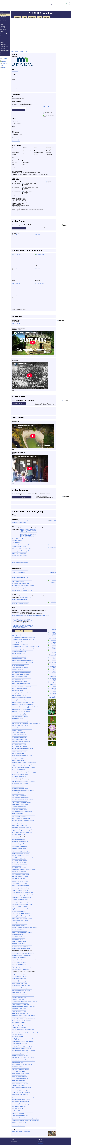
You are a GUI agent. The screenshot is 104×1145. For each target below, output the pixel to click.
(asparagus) (19, 925)
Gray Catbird (19, 551)
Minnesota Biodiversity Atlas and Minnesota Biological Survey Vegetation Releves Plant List (30, 615)
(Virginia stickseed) (20, 983)
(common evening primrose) (21, 1024)
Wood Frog (19, 522)
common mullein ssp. (22, 704)
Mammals (2, 38)
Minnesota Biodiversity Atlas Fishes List (20, 562)
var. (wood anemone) (23, 901)
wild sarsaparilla (19, 867)
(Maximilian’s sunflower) (21, 987)
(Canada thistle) (18, 936)
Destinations (3, 14)
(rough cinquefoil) (19, 1045)
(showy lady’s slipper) (21, 948)
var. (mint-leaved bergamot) (23, 1018)
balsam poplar (19, 655)
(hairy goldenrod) (19, 1074)
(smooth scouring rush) (21, 967)
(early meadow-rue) (20, 1094)
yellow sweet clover (20, 876)
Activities (21, 51)
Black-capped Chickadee (21, 548)
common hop (18, 699)
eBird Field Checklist (16, 542)
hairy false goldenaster (21, 741)
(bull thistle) (17, 939)
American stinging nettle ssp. (22, 649)
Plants (1, 40)
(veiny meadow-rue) (20, 1096)
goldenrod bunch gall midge (23, 585)
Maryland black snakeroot (22, 764)
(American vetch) (19, 1122)
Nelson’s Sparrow (28, 534)
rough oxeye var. (22, 811)
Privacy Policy (41, 1141)
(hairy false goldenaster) (21, 990)
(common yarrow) (19, 883)
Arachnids (2, 18)
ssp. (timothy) (20, 1031)
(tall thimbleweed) (20, 902)
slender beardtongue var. (23, 823)
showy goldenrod (19, 816)
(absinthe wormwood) (21, 913)
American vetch (19, 651)
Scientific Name (28, 630)
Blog (1, 54)
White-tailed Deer (20, 603)
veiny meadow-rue (20, 844)
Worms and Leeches (5, 50)
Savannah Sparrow (22, 557)
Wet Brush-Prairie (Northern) (20, 627)
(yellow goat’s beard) (20, 1101)
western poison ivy (21, 851)
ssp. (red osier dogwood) (22, 945)
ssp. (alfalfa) (19, 1010)
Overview (17, 17)
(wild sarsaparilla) (19, 909)
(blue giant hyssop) (20, 885)
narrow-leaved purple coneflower (24, 772)
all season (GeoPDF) (16, 140)
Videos (39, 17)
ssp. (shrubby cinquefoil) (23, 953)
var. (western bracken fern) (24, 1050)
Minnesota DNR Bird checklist (18, 538)
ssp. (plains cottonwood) (23, 1041)
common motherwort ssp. (23, 702)
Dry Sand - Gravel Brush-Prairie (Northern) (23, 620)
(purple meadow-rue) (21, 1092)
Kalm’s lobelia (18, 758)
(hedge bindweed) (19, 930)
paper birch (18, 786)
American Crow (20, 544)
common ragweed (20, 707)
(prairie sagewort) (19, 916)
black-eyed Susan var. (22, 660)
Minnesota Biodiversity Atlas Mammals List (20, 599)
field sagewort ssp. (22, 728)
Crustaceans (3, 29)
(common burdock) (19, 911)
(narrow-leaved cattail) (20, 1104)
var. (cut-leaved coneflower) (23, 1060)
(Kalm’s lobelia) (18, 999)
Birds (1, 24)
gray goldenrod (19, 735)
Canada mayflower (21, 678)
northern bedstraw (19, 776)
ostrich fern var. (23, 781)
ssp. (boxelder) (20, 881)
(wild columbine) (20, 908)
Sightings (46, 17)
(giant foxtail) (17, 1066)
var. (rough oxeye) (22, 988)
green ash (19, 737)
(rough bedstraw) (19, 978)
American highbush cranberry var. (25, 646)
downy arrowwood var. (26, 723)
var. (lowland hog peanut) (24, 894)
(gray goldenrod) (19, 1076)
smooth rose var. (20, 825)
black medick (19, 658)
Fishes (1, 31)
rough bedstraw (19, 806)
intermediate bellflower (22, 755)
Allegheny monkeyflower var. (23, 637)
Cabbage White (18, 581)
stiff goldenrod (18, 834)
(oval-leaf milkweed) (20, 920)
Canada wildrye (19, 681)
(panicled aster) (21, 1087)
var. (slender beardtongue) (23, 1029)
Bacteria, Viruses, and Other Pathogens (5, 21)
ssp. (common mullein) (22, 1111)
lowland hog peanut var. (24, 762)
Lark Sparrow (28, 531)
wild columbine (20, 860)
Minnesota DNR (15, 70)
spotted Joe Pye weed (21, 830)
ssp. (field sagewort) (22, 915)
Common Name (19, 630)
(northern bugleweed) (20, 1002)
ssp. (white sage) (22, 918)
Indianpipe (18, 753)
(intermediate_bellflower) (22, 932)
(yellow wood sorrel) (19, 1025)
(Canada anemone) (21, 897)
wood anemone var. (23, 869)
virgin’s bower (19, 848)
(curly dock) (17, 1062)
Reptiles (2, 42)
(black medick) (19, 1008)
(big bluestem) (19, 895)
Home (1, 12)
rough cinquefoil (19, 809)
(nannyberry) (18, 1117)
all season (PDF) (15, 139)
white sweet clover (19, 858)
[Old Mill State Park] (16, 323)
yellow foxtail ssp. (20, 872)
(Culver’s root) (20, 1115)
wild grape (16, 865)
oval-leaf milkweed (20, 783)
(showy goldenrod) (19, 1082)
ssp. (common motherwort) (23, 995)
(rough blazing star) (19, 997)
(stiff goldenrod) (18, 1080)
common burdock (19, 693)
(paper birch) (18, 929)
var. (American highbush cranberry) (25, 1118)
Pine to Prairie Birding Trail (17, 540)
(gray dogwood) (19, 943)
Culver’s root (20, 716)
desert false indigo (20, 721)
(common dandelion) (20, 1090)
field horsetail (19, 727)
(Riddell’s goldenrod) (20, 1078)
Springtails (2, 48)
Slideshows (32, 17)
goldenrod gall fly (20, 587)
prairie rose (18, 793)
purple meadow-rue (21, 797)
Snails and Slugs (4, 46)
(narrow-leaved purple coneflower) (24, 959)
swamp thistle (18, 837)
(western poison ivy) (21, 1099)
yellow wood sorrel (19, 878)
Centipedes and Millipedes (3, 27)
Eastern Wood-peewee (20, 550)
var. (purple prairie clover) (22, 952)
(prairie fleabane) (19, 973)
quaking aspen (19, 800)
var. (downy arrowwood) (26, 1120)
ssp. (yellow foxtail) (20, 1067)
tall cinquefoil (19, 839)
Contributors (3, 52)
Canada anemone (21, 672)
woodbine (19, 871)
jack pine (17, 757)
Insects (2, 35)
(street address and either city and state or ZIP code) (25, 106)
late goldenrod (19, 760)
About (12, 51)
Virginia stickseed (20, 846)
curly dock (17, 718)
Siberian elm (17, 822)
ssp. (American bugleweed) (24, 1001)
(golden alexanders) (18, 1125)
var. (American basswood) (23, 1097)
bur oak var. (21, 670)
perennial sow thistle (20, 788)
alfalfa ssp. (19, 635)
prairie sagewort (19, 795)
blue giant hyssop (20, 663)
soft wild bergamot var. (22, 829)
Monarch (18, 588)
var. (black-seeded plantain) (22, 1038)
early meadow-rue (20, 725)
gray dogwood (19, 734)
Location (17, 51)
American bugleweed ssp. (24, 641)
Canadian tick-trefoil (21, 686)
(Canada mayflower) (21, 1004)
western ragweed (20, 853)
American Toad (20, 520)
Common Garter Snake (21, 1131)
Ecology (26, 51)
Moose (25, 597)
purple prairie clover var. (22, 799)
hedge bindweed (19, 746)
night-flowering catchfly (20, 774)
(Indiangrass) (19, 1085)
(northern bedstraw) (19, 980)
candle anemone (20, 688)
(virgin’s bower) (19, 941)
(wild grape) (16, 1124)
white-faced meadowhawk (22, 590)
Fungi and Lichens (4, 33)
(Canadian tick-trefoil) (21, 955)
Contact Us (40, 1142)
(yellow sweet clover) (20, 1013)
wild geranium (19, 864)
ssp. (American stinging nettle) (22, 1110)
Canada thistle (18, 679)
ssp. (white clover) (20, 1103)
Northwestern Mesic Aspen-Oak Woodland (23, 625)
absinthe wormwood (21, 634)
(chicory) (17, 934)
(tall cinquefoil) (19, 957)
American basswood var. (23, 639)
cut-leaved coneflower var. (23, 720)
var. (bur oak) (21, 1052)
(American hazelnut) (20, 946)
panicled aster (21, 785)
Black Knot (19, 572)
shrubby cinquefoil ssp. (23, 820)
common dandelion (20, 695)
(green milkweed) (19, 923)
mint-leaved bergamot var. (23, 767)
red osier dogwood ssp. (22, 802)
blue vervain (18, 665)
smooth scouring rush (21, 827)
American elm (19, 642)
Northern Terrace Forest (19, 624)
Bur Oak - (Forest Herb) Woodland (21, 619)
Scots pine (17, 813)
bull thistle (17, 669)
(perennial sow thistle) (20, 1083)
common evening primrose (21, 697)
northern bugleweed (20, 778)
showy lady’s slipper (21, 818)
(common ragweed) (20, 887)
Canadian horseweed (21, 683)
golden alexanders (18, 732)
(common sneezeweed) (21, 985)
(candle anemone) (20, 899)
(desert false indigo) (20, 890)
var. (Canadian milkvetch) (24, 927)
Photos (24, 17)
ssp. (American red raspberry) (23, 1057)
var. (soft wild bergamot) (22, 1020)
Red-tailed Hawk (19, 555)
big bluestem (19, 656)
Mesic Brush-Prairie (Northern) (20, 622)
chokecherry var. (21, 692)
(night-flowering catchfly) (20, 1069)
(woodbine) (19, 1027)
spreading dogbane (22, 832)
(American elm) (19, 1106)
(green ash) (19, 976)
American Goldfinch (19, 546)
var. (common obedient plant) (25, 1032)
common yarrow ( (19, 714)
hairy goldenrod (19, 744)
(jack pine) (17, 1034)
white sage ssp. (22, 857)
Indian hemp (19, 750)
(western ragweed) (20, 888)
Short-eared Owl (27, 536)
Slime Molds (3, 44)
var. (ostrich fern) (23, 1006)
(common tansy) (19, 1089)
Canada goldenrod (20, 674)
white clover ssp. (20, 855)
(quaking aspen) (19, 1043)
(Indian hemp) (19, 906)
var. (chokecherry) (21, 1048)
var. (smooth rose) (20, 1055)
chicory (17, 690)
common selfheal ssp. (22, 709)
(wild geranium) (19, 981)
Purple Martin (26, 535)
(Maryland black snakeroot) (22, 1064)
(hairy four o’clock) (19, 1017)
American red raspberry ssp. (23, 648)
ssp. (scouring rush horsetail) (23, 966)
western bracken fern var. (24, 850)
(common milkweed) (19, 922)
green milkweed (19, 739)
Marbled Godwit (26, 533)
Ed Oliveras (15, 233)
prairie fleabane (19, 792)
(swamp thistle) (18, 937)
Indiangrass (19, 751)
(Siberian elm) (17, 1108)
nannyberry (18, 769)
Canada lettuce (19, 676)
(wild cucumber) (19, 960)
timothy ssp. (20, 843)
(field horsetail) (19, 964)
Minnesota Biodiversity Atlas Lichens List (20, 570)
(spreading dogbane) (22, 904)
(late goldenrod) (19, 1071)
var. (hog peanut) (22, 892)
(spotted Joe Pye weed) (21, 974)
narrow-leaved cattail (20, 771)
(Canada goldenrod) (20, 1073)
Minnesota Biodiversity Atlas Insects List (20, 577)
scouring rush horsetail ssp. (23, 815)
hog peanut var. (22, 748)
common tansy (19, 713)
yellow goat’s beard (20, 874)
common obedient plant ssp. (25, 706)
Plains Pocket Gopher (20, 602)
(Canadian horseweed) (21, 969)
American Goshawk (28, 529)
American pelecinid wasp (22, 580)
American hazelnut (20, 644)
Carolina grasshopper (21, 583)
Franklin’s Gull (28, 530)
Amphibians (3, 16)
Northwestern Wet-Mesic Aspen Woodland (23, 626)
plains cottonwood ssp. (23, 790)
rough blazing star (19, 807)
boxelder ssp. (20, 667)
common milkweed (19, 700)
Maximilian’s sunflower (21, 765)
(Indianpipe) (18, 1022)
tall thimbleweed (20, 841)
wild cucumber (19, 862)
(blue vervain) (18, 1113)
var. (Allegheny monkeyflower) (23, 1015)
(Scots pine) (17, 1036)
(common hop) (18, 992)
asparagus (19, 653)
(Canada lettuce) (19, 994)
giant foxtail (17, 730)
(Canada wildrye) (19, 962)
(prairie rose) (18, 1053)
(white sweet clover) (19, 1011)
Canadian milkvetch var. (24, 685)
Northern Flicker (19, 553)
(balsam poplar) (19, 1039)
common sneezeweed (21, 711)
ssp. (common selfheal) (22, 1046)
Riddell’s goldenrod (20, 804)
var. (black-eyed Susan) (22, 1059)
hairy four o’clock (19, 743)
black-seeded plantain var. (22, 662)
